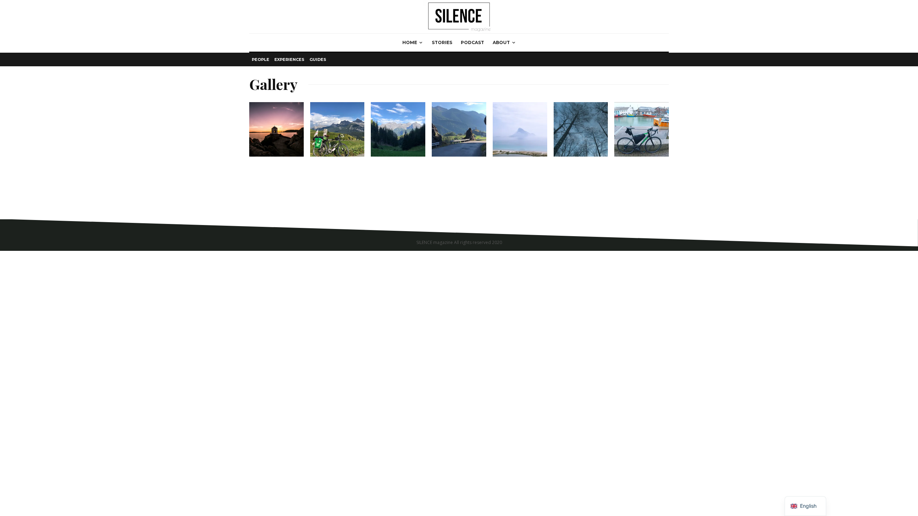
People (260, 59)
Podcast (472, 42)
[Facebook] (653, 224)
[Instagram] (663, 224)
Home (409, 42)
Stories (442, 42)
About (501, 42)
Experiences (289, 59)
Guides (317, 59)
